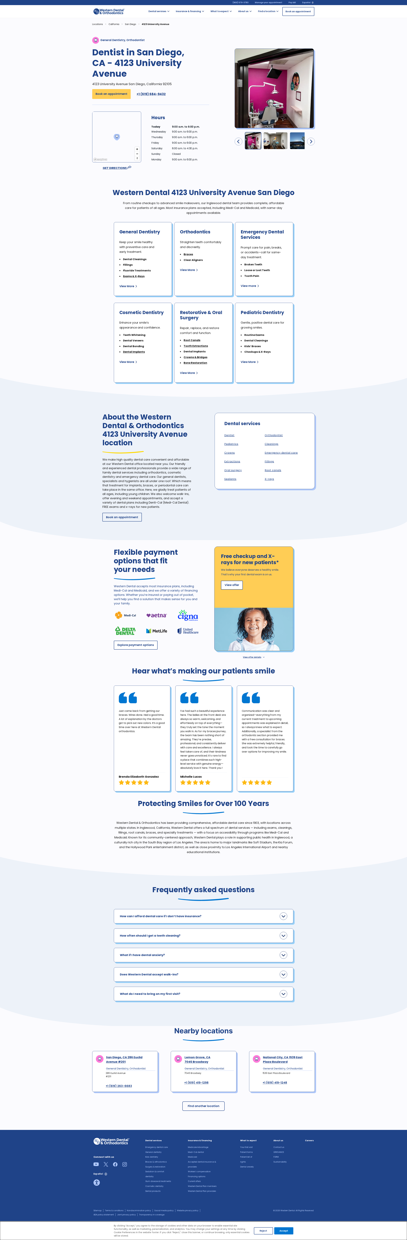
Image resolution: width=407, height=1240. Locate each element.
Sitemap (97, 1210)
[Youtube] (96, 1165)
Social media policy (164, 1210)
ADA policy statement (103, 1214)
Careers (255, 50)
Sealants (230, 479)
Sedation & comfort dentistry (174, 94)
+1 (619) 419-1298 (196, 1082)
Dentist (229, 435)
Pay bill (292, 2)
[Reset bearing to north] (137, 158)
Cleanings (271, 444)
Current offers (208, 98)
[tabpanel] (142, 738)
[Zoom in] (137, 149)
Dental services (157, 11)
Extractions (232, 461)
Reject (263, 1230)
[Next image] (311, 141)
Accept (283, 1230)
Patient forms (235, 32)
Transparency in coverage (152, 1214)
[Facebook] (115, 1166)
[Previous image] (238, 141)
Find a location (266, 11)
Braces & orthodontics (176, 67)
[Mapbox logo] (100, 159)
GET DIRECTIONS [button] (115, 168)
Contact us (255, 17)
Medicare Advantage (198, 1147)
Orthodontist (274, 435)
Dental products (174, 136)
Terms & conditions (114, 1210)
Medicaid (208, 42)
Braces (188, 254)
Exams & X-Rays (134, 276)
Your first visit (233, 19)
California (283, 23)
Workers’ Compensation (212, 74)
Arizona (282, 15)
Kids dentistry (174, 56)
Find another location (203, 1106)
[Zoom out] (137, 153)
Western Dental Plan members (209, 112)
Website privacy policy (187, 1210)
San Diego (131, 24)
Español (306, 2)
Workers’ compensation (199, 1171)
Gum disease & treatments (175, 111)
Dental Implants (134, 352)
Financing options (209, 86)
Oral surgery (233, 470)
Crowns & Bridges (195, 357)
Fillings (269, 461)
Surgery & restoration (175, 79)
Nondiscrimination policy (139, 1210)
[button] (180, 120)
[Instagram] (124, 1166)
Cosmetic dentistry (174, 124)
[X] (106, 1166)
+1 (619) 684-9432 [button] (151, 94)
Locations (97, 24)
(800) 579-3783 (241, 2)
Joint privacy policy (126, 1214)
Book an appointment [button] (111, 94)
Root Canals (192, 340)
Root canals (273, 470)
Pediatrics (231, 444)
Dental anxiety (235, 44)
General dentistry (174, 32)
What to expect (219, 11)
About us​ (243, 11)
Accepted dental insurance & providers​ (209, 57)
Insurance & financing (188, 11)
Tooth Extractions (196, 346)
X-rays (269, 479)
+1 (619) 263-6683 (119, 1086)
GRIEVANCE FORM (257, 29)
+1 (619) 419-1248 (275, 1082)
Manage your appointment (268, 2)
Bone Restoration (195, 363)
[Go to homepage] (109, 11)
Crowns (229, 453)
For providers (256, 40)
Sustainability (280, 1161)
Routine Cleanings (174, 44)
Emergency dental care (175, 19)
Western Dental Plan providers (209, 131)
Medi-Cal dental (207, 30)
